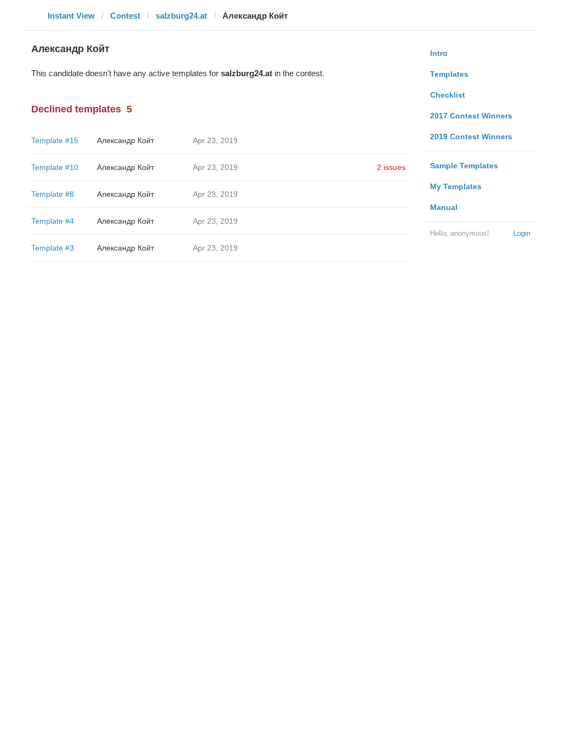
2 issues (391, 167)
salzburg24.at (181, 15)
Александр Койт (125, 140)
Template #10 (54, 167)
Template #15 (54, 140)
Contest (125, 15)
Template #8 (52, 194)
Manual (443, 207)
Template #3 (52, 247)
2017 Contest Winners (471, 115)
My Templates (456, 186)
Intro (439, 53)
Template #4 (52, 221)
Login (521, 233)
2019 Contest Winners (471, 136)
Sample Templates (464, 165)
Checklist (447, 94)
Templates (449, 74)
